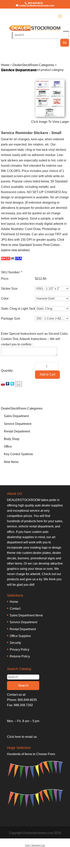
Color (5, 298)
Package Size (10, 318)
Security (15, 642)
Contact (15, 608)
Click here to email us (22, 736)
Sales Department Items (26, 615)
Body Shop (11, 439)
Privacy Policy (19, 649)
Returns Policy (20, 656)
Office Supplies (20, 636)
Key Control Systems (18, 454)
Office (8, 446)
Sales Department (16, 416)
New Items (11, 462)
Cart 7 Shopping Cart (35, 845)
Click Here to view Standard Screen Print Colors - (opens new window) (32, 245)
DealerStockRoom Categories (21, 408)
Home (14, 601)
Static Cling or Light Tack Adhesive (25, 308)
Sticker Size (9, 288)
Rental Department (17, 431)
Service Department (17, 423)
